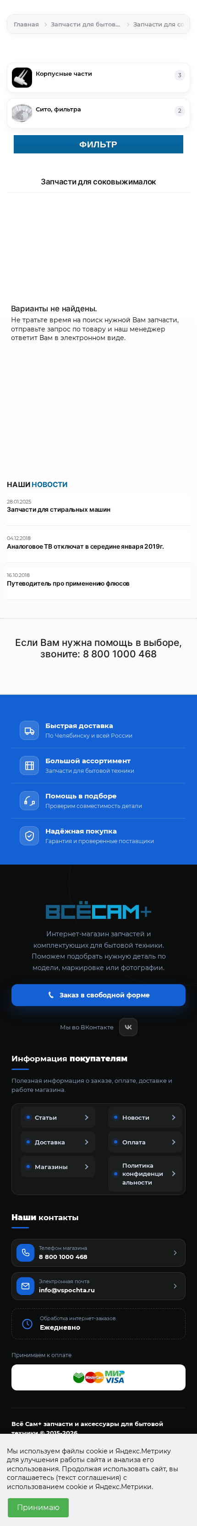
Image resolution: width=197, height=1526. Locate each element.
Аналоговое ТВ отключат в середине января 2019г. (85, 546)
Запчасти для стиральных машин (58, 509)
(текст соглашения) (88, 1478)
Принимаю (38, 1507)
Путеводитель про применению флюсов (68, 583)
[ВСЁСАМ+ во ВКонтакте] (128, 1027)
